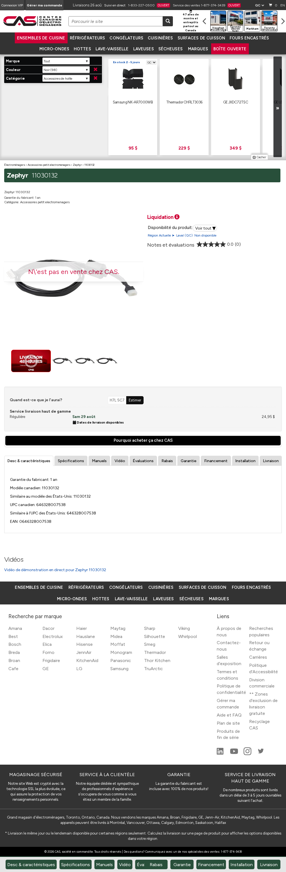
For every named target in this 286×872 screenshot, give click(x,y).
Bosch (14, 644)
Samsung (119, 668)
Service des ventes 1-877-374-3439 (206, 5)
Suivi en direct (114, 5)
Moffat (117, 644)
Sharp (149, 628)
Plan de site (228, 723)
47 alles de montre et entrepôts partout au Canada (191, 22)
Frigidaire (51, 660)
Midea (116, 636)
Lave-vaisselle (112, 48)
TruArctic (153, 668)
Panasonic (120, 660)
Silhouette (154, 636)
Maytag (117, 628)
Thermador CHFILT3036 (184, 102)
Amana (15, 628)
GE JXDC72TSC (235, 102)
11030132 (89, 164)
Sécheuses (170, 48)
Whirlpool (187, 636)
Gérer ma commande (44, 5)
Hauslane (85, 636)
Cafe (13, 668)
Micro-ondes (54, 48)
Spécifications (71, 461)
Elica (47, 644)
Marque (13, 61)
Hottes (82, 48)
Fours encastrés (249, 38)
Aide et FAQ (229, 715)
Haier (81, 628)
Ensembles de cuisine (41, 38)
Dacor (48, 628)
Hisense (84, 644)
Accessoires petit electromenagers (49, 164)
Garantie (188, 461)
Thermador (155, 652)
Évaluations (143, 461)
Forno (48, 652)
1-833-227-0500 (148, 5)
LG (79, 668)
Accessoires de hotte (58, 79)
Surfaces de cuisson (201, 38)
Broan (14, 660)
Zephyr (77, 164)
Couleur (13, 70)
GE (45, 668)
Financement (216, 461)
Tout (47, 61)
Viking (184, 628)
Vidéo (120, 461)
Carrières (258, 657)
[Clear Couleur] (95, 69)
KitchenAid (87, 660)
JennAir (83, 652)
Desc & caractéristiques (28, 461)
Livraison (271, 461)
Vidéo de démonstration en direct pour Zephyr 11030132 (55, 570)
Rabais (167, 461)
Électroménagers (14, 164)
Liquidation (160, 217)
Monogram (121, 652)
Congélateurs (126, 38)
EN (282, 5)
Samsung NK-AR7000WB (133, 102)
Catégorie (15, 78)
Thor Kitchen (157, 660)
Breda (14, 652)
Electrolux (52, 636)
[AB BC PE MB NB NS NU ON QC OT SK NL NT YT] (259, 5)
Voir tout (205, 228)
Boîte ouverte (230, 48)
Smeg (149, 644)
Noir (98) (50, 70)
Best (13, 636)
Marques (198, 48)
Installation (245, 461)
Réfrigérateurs (87, 38)
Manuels (99, 461)
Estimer (135, 400)
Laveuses (143, 48)
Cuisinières (160, 38)
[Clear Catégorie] (95, 78)
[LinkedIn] (221, 753)
